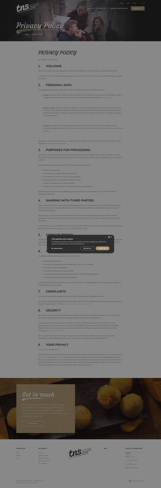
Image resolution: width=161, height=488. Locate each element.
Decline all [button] (87, 248)
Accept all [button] (102, 248)
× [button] (111, 237)
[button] (57, 248)
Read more (81, 244)
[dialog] (80, 244)
